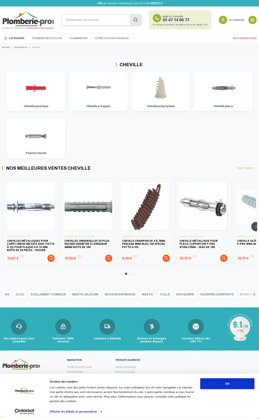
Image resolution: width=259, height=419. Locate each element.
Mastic (148, 294)
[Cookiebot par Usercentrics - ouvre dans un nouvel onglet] (24, 411)
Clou (20, 294)
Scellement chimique (48, 294)
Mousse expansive (120, 294)
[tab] (126, 274)
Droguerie (185, 294)
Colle (165, 294)
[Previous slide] (4, 294)
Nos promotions (245, 38)
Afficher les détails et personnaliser (73, 411)
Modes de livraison (126, 367)
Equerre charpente (217, 294)
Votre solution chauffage (112, 38)
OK (227, 383)
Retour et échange (125, 371)
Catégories (16, 38)
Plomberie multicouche (47, 38)
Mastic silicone (85, 294)
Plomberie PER (78, 38)
